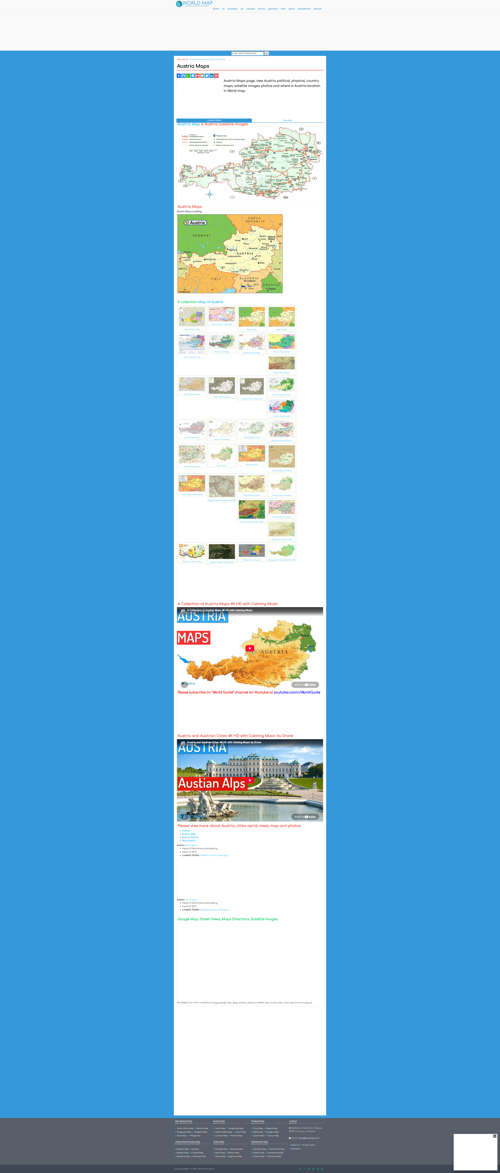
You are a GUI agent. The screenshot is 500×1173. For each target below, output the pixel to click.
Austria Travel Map (222, 439)
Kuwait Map (258, 1153)
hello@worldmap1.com (309, 1138)
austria (219, 59)
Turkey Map (218, 1142)
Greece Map (233, 1153)
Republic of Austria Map (192, 562)
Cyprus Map (273, 1136)
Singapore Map (184, 1132)
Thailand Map (257, 1121)
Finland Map (197, 1153)
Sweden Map (183, 1153)
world (216, 9)
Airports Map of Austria (281, 471)
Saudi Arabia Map (223, 1132)
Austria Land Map (222, 352)
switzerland (304, 9)
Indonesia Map (274, 1156)
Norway (195, 1149)
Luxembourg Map (275, 1153)
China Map (258, 1128)
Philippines (195, 1136)
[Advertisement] (250, 31)
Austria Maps (281, 330)
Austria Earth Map (192, 329)
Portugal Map (221, 1149)
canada (250, 9)
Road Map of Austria (192, 466)
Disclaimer (296, 1149)
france (261, 9)
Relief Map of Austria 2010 (282, 539)
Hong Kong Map (235, 1128)
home (193, 59)
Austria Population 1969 (281, 395)
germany (273, 9)
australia (232, 9)
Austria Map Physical (281, 373)
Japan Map (240, 1132)
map (200, 59)
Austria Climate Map (192, 357)
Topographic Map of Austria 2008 (281, 560)
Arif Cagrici (192, 845)
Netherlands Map (259, 1142)
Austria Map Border (282, 352)
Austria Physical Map (192, 394)
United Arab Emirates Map (187, 1142)
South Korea (258, 1136)
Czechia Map (221, 1136)
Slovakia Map (259, 1149)
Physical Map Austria (251, 495)
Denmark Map (199, 1156)
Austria (186, 1015)
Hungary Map (272, 1132)
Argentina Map (235, 1156)
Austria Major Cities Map (222, 324)
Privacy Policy (308, 1145)
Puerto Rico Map (277, 1149)
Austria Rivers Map (191, 437)
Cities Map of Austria (251, 437)
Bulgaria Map (201, 1132)
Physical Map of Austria (281, 495)
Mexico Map (202, 1128)
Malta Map (258, 1132)
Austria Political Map (252, 353)
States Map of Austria (252, 560)
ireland (317, 9)
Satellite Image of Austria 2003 (222, 562)
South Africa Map (185, 1128)
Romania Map (236, 1149)
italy (283, 9)
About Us (295, 1145)
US (223, 9)
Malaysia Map (183, 1156)
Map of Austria (210, 302)
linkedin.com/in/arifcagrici (214, 855)
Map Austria (222, 466)
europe (209, 59)
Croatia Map (258, 1156)
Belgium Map (183, 1149)
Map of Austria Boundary (192, 494)
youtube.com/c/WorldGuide (297, 692)
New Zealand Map (183, 1121)
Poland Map (236, 1136)
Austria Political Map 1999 (252, 399)
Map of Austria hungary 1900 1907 (221, 500)
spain (292, 9)
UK (241, 9)
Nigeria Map (271, 1128)
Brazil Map (220, 1156)
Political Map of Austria (282, 517)
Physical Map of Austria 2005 (251, 522)
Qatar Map (220, 1153)
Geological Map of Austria (281, 441)
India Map (182, 1136)
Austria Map (189, 124)
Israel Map (220, 1128)
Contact (293, 1121)
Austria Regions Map (282, 416)
